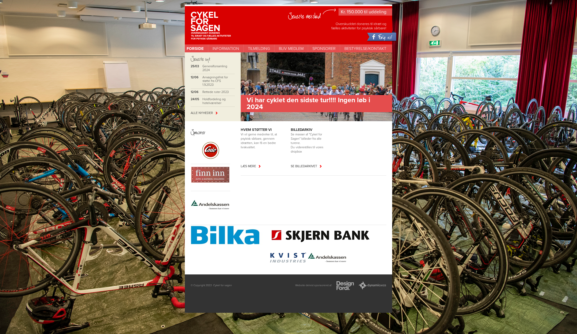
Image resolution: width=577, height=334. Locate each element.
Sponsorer (324, 48)
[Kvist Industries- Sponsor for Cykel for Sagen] (288, 258)
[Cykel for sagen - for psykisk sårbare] (219, 18)
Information (226, 48)
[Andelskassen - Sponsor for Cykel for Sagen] (327, 258)
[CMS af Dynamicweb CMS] (372, 286)
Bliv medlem (291, 48)
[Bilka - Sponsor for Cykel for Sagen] (229, 235)
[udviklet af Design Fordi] (345, 286)
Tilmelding (259, 48)
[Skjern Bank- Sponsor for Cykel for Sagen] (321, 235)
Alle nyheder (202, 113)
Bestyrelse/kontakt (365, 48)
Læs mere (248, 166)
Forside (195, 48)
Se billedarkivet (304, 166)
